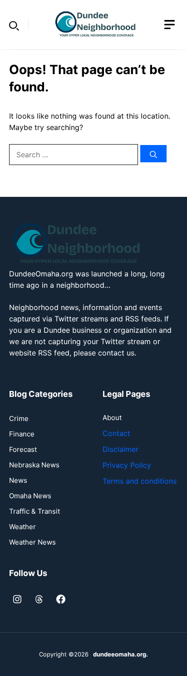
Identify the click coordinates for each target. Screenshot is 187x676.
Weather (22, 526)
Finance (21, 434)
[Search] (153, 153)
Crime (19, 418)
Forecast (23, 449)
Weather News (32, 542)
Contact (116, 433)
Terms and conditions (140, 481)
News (18, 480)
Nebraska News (34, 465)
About (112, 417)
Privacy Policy (127, 465)
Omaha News (30, 495)
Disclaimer (120, 449)
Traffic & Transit (34, 511)
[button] (14, 25)
